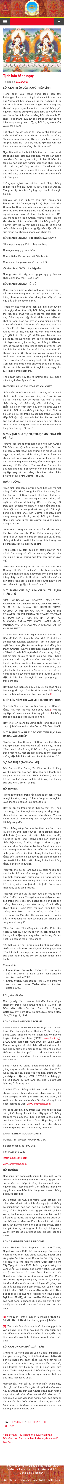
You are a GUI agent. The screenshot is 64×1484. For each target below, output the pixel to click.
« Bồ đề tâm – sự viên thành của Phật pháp (27, 1434)
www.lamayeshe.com (39, 1103)
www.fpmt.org (51, 1038)
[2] (50, 709)
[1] (51, 694)
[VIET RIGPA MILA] (32, 15)
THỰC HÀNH (16, 1422)
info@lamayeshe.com (15, 1157)
